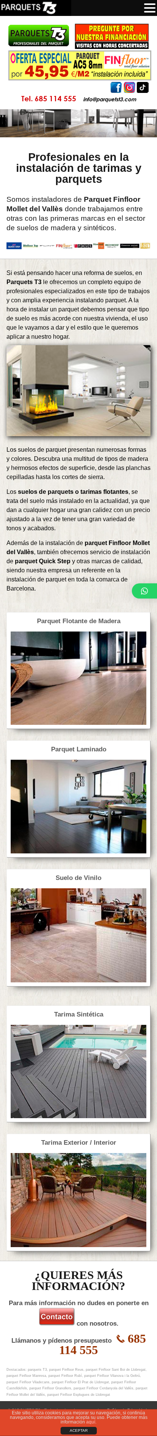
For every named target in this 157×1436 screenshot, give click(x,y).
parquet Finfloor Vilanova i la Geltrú (112, 1376)
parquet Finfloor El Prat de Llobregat (80, 1382)
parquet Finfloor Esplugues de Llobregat (78, 1395)
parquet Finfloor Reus (66, 1370)
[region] (78, 123)
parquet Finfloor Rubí (65, 1376)
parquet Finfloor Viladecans (28, 1382)
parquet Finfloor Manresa (26, 1376)
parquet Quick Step (42, 561)
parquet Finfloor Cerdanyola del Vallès (103, 1388)
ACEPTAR (79, 1430)
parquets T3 (37, 1370)
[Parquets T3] (78, 36)
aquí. (91, 1422)
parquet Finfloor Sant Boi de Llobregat (116, 1370)
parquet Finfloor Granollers (50, 1388)
